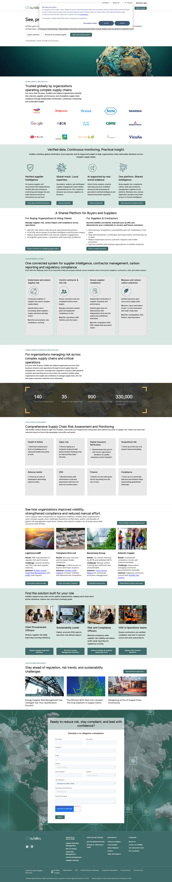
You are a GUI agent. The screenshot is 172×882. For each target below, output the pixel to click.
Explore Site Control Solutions (132, 651)
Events (110, 851)
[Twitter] (27, 847)
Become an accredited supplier (56, 35)
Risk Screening (71, 849)
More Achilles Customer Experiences (132, 523)
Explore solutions (33, 35)
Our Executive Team (136, 848)
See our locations (65, 203)
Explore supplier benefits (97, 249)
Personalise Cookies (90, 23)
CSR (76, 870)
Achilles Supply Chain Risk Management (36, 571)
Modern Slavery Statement (90, 870)
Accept (106, 23)
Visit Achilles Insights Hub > (135, 671)
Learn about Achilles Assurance (38, 203)
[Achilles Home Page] (33, 7)
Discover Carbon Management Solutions (70, 651)
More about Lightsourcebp (36, 583)
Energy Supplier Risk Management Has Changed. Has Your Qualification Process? (44, 703)
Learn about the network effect (132, 203)
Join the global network (96, 842)
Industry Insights (114, 842)
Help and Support (114, 854)
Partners (106, 3)
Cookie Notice (83, 14)
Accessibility (55, 870)
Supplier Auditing (72, 860)
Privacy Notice (125, 870)
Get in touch (140, 8)
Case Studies (112, 845)
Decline (122, 23)
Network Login (141, 3)
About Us (116, 3)
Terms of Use (138, 870)
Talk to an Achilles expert (81, 35)
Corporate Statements (110, 870)
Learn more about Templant (68, 583)
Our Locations (134, 851)
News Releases (113, 848)
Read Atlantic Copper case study (131, 583)
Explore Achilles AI (96, 203)
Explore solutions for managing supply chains (43, 249)
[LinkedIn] (32, 847)
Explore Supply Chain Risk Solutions (39, 651)
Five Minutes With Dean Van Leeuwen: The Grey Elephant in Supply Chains (85, 701)
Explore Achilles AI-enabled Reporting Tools (101, 651)
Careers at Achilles (136, 845)
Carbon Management (74, 857)
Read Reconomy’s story (97, 583)
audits (28, 575)
